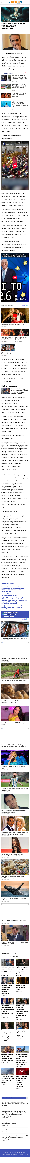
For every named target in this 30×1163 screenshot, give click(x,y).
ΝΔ (15, 953)
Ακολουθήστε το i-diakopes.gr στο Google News (11, 614)
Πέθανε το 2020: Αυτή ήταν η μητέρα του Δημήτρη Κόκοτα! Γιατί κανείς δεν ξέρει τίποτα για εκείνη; (19, 391)
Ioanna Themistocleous (8, 53)
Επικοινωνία (22, 1152)
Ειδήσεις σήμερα (7, 583)
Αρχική (6, 1152)
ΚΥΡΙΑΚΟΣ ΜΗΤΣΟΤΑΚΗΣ (7, 953)
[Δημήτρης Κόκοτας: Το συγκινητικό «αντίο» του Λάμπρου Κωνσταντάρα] (7, 980)
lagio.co (26, 1154)
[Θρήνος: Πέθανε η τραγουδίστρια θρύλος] (22, 980)
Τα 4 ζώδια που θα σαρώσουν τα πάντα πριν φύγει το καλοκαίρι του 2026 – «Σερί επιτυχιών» (14, 607)
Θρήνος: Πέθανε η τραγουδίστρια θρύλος (13, 598)
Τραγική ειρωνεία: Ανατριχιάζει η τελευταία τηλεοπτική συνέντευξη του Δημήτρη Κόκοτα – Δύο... (7, 1036)
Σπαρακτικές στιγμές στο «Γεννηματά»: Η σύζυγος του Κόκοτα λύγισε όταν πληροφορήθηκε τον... (22, 1011)
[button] (15, 14)
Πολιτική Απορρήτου (13, 1152)
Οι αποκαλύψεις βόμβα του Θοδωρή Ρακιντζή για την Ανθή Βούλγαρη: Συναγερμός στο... (21, 1034)
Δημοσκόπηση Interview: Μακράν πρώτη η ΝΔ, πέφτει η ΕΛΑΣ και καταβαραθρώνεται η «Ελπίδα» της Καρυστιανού (14, 602)
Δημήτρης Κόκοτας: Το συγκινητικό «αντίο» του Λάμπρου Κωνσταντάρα (14, 594)
